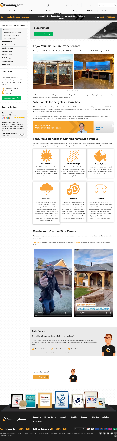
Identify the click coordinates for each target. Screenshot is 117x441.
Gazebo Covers (7, 51)
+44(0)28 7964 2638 (107, 17)
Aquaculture (58, 13)
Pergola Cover (7, 55)
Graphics (61, 11)
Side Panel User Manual (10, 38)
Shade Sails (6, 64)
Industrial (48, 11)
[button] (23, 134)
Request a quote (99, 128)
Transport (76, 11)
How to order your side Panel (12, 33)
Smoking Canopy (8, 61)
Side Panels (7, 30)
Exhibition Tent (7, 41)
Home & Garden (30, 11)
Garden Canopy (7, 48)
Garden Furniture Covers (10, 45)
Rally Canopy (6, 58)
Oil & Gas (90, 11)
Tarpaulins (13, 11)
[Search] (115, 5)
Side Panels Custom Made (11, 35)
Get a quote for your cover (48, 127)
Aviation (104, 11)
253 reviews (12, 115)
